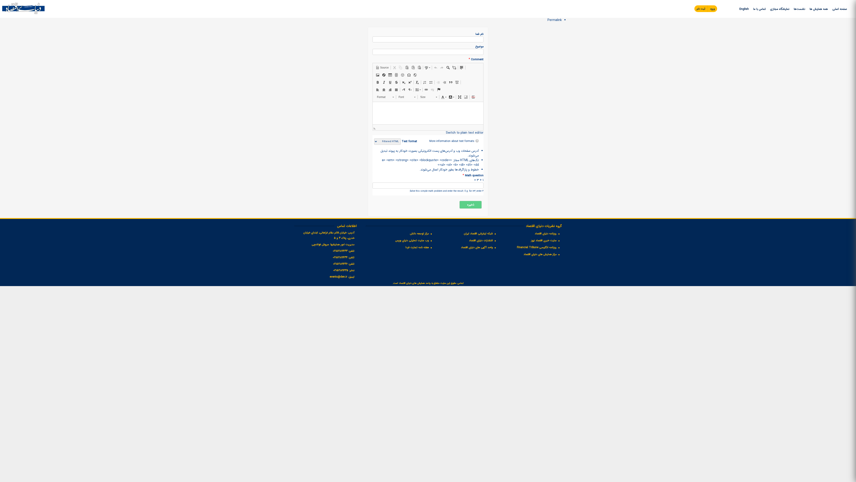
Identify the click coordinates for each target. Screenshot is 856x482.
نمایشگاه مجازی (779, 9)
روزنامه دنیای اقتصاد (546, 233)
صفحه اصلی (839, 9)
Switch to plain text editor (465, 132)
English (744, 9)
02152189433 (340, 251)
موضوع (479, 47)
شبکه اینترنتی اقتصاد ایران (478, 233)
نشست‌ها (799, 9)
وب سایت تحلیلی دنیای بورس (412, 240)
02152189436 (340, 264)
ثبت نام (701, 9)
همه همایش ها (819, 9)
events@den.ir (338, 277)
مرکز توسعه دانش (419, 233)
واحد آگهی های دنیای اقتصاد (477, 247)
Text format (409, 141)
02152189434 (340, 257)
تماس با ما (759, 9)
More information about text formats (451, 141)
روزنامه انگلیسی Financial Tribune (537, 247)
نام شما (479, 34)
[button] (382, 68)
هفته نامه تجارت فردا (417, 247)
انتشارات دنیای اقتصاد (481, 240)
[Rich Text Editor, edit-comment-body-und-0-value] (428, 113)
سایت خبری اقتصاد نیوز (544, 240)
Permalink (554, 20)
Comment (476, 59)
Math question (473, 175)
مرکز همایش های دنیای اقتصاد (540, 254)
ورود (712, 9)
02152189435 (340, 270)
